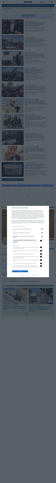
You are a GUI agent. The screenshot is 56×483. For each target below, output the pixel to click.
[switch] (41, 229)
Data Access (28, 275)
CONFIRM (20, 271)
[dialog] (28, 241)
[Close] (47, 208)
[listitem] (28, 226)
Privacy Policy (34, 275)
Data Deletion (21, 275)
